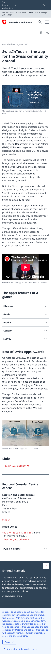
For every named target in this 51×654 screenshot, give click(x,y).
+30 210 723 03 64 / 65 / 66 (16, 532)
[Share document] (47, 33)
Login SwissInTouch (15, 465)
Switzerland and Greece (20, 22)
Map (4, 519)
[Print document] (41, 33)
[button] (46, 566)
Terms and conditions (16, 635)
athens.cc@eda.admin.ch (15, 539)
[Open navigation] (46, 22)
